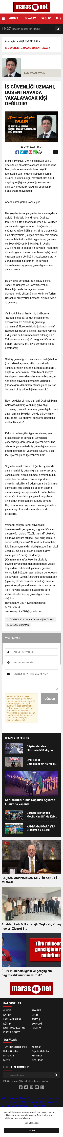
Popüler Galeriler (40, 1051)
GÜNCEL (14, 18)
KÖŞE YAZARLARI (28, 41)
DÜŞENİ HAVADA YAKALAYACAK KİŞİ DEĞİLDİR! (30, 619)
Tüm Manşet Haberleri (15, 1046)
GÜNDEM (36, 1028)
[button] (60, 19)
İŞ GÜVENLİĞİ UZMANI (18, 625)
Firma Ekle (37, 1055)
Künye (6, 1060)
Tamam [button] (31, 1130)
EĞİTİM (7, 1023)
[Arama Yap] (58, 29)
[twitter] (22, 153)
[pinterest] (31, 153)
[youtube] (37, 1087)
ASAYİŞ (36, 1019)
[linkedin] (26, 153)
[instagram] (31, 1087)
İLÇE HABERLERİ (12, 1019)
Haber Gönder (10, 1051)
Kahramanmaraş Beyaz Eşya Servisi (21, 1098)
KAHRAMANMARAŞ (14, 1028)
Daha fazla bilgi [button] (32, 1123)
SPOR (35, 1015)
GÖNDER (50, 698)
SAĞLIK (46, 18)
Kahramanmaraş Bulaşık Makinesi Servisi (32, 1105)
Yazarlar (36, 1046)
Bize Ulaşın (37, 1060)
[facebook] (17, 153)
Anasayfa (10, 41)
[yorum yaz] (39, 153)
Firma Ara (8, 1055)
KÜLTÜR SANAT (11, 1032)
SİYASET (30, 18)
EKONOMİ (37, 1023)
